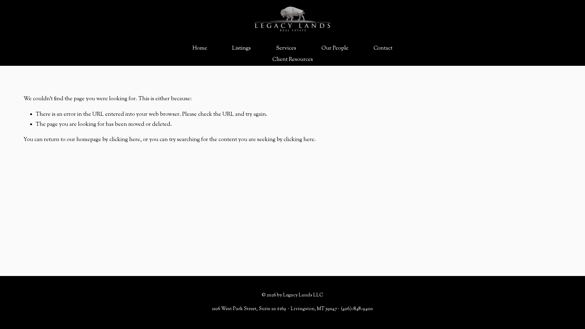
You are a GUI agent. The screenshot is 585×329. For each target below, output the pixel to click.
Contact (383, 48)
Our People (335, 48)
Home (200, 48)
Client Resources (292, 60)
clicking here (124, 140)
